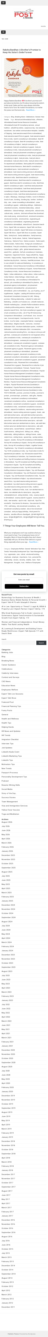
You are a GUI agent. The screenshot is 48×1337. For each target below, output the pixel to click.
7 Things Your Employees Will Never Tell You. (24, 526)
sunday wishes (38, 437)
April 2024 (6, 938)
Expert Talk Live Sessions (12, 694)
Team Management (36, 551)
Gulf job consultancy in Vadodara (31, 252)
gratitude (16, 252)
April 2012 (6, 1290)
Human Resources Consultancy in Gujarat (18, 269)
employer (15, 557)
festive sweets (9, 244)
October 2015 (7, 1249)
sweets (13, 440)
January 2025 (7, 901)
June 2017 (6, 1195)
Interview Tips (8, 744)
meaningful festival (27, 321)
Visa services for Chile (37, 503)
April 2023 (6, 988)
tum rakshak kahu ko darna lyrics (20, 492)
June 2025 (6, 880)
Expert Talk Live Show (34, 227)
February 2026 (8, 847)
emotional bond (22, 216)
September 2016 (8, 1232)
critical (23, 554)
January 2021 (7, 1046)
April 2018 (6, 1158)
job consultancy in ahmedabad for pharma (24, 282)
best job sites (23, 158)
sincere (15, 560)
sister (39, 434)
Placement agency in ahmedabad (32, 346)
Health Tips (6, 723)
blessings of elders (24, 197)
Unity (31, 495)
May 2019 (6, 1121)
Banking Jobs (7, 652)
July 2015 (6, 1253)
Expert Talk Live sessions (17, 227)
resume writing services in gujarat (24, 412)
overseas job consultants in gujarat (25, 343)
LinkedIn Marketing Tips (12, 756)
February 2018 (8, 1166)
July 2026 (6, 826)
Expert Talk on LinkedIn (12, 230)
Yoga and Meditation (10, 814)
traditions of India (18, 489)
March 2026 (7, 843)
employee (7, 557)
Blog (12, 117)
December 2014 (8, 1266)
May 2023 (6, 984)
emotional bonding (32, 554)
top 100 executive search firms (32, 454)
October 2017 (7, 1183)
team (34, 560)
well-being (12, 506)
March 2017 (7, 1208)
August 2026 (7, 822)
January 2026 (7, 851)
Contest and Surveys (10, 677)
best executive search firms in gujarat (16, 136)
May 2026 (6, 835)
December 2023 (8, 955)
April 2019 (6, 1125)
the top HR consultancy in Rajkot (19, 445)
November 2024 (8, 909)
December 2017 (8, 1174)
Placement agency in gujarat (13, 349)
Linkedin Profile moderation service (32, 304)
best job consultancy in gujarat (23, 147)
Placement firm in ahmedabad (28, 362)
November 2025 (8, 859)
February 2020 (8, 1087)
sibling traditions (18, 434)
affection (39, 119)
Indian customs (39, 274)
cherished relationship (26, 208)
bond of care (8, 199)
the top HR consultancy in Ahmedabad (30, 440)
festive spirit (40, 241)
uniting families (23, 495)
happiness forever (19, 255)
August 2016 (7, 1237)
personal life (36, 557)
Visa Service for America (20, 503)
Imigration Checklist (10, 739)
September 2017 (8, 1187)
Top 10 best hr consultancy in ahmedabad (29, 448)
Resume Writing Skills (11, 785)
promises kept (15, 396)
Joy (29, 291)
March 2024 (7, 942)
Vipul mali (31, 500)
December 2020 (8, 1050)
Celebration (38, 205)
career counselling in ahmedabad (23, 202)
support (7, 440)
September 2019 (8, 1108)
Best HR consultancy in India (29, 141)
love (34, 315)
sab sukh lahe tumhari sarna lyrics (24, 420)
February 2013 (8, 1282)
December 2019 (8, 1096)
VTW (5, 506)
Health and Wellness (10, 719)
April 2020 (6, 1083)
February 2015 (8, 1261)
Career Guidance (9, 665)
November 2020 (8, 1054)
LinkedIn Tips (7, 760)
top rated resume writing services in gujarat (27, 484)
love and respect (13, 318)
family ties (7, 238)
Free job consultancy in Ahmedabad (25, 246)
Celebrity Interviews (10, 673)
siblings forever (31, 434)
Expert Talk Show (10, 233)
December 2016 (8, 1220)
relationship (8, 560)
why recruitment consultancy (26, 506)
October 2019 (7, 1104)
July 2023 (6, 975)
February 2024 (8, 946)
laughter (17, 293)
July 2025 (6, 876)
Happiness (8, 255)
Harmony (24, 260)
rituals (39, 412)
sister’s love (8, 437)
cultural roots (39, 210)
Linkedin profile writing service (14, 307)
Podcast (26, 368)
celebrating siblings (26, 205)
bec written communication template (25, 130)
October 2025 (7, 864)
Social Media (7, 789)
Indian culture (28, 274)
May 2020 (6, 1079)
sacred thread (30, 429)
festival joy (8, 241)
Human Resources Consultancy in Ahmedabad (29, 266)
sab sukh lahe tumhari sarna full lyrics (16, 418)
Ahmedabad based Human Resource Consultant (20, 122)
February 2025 (8, 897)
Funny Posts (7, 710)
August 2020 (7, 1067)
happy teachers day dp (30, 257)
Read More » (30, 110)
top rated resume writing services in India (18, 487)
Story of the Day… (9, 793)
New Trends (7, 768)
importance (23, 557)
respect (6, 409)
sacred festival (19, 429)
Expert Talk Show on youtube (26, 233)
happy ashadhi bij (32, 255)
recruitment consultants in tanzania (30, 407)
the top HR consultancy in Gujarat (15, 442)
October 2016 (7, 1228)
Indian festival (9, 277)
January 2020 (7, 1092)
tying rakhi (35, 492)
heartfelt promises (34, 260)
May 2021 (6, 1029)
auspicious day (29, 128)
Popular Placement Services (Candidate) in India (26, 390)
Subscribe (24, 586)
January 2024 (7, 951)
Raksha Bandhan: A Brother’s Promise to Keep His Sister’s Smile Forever (22, 51)
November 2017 (8, 1179)
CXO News (6, 681)
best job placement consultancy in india (17, 155)
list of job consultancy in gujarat (31, 310)
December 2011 (8, 1307)
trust (26, 489)
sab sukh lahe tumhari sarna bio (31, 415)
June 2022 (6, 1009)
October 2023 (7, 963)
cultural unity (8, 213)
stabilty (28, 560)
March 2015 (7, 1257)
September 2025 (8, 868)
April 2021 (6, 1033)
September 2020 (8, 1062)
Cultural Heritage (18, 210)
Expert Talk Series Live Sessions (31, 230)
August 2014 (7, 1278)
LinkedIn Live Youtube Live (21, 302)
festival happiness (34, 238)
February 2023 (8, 996)
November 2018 (8, 1145)
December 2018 (8, 1141)
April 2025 (6, 888)
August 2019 (7, 1112)
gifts (21, 249)
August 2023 (7, 971)
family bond (13, 235)
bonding (17, 199)
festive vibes (19, 244)
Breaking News (20, 117)
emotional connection (36, 216)
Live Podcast (27, 315)
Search (4, 639)
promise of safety (29, 393)
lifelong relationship (17, 299)
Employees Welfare (17, 549)
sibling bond (19, 431)
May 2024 (6, 934)
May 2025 (6, 884)
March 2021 (7, 1038)
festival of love (18, 241)
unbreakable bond (10, 495)
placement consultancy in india (30, 354)
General (37, 117)
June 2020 (6, 1075)
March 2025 (7, 893)
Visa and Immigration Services (15, 806)
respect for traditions (18, 409)
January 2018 (7, 1170)
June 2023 (6, 980)
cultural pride (29, 210)
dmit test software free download (32, 213)
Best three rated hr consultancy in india (23, 183)
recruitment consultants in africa (15, 401)
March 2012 (7, 1295)
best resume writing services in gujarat (17, 175)
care (9, 202)
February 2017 (8, 1212)
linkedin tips (30, 307)
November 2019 (8, 1100)
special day (27, 437)
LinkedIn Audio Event (10, 752)
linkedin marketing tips (12, 304)
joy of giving (35, 291)
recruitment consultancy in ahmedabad (24, 398)
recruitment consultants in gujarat (24, 404)
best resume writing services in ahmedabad (28, 172)
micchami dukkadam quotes (25, 326)
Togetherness (9, 448)
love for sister (14, 321)
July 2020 (6, 1071)
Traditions (7, 489)
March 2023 (7, 992)
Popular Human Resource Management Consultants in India (24, 376)
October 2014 (7, 1270)
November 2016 (8, 1224)
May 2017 (6, 1199)
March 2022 (7, 1021)
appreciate (11, 554)
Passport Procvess (10, 773)
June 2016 (6, 1245)
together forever (36, 445)
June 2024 (6, 930)
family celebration (24, 235)
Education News (8, 686)
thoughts (17, 562)
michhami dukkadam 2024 (21, 329)
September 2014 (8, 1274)
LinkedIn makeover (37, 302)
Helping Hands (8, 727)
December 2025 (8, 855)
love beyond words (27, 318)
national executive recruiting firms (15, 332)
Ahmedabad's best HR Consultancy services (19, 125)
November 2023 (8, 959)
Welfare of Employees (33, 562)
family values (16, 238)
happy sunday (16, 257)
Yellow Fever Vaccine (11, 810)
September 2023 (8, 967)
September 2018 (8, 1154)
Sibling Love (29, 431)
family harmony (36, 235)
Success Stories (9, 797)
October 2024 (7, 913)
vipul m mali (22, 500)
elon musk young (10, 216)
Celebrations (30, 117)
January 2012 (7, 1303)
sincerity (22, 560)
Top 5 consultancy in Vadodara (14, 456)
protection (24, 396)
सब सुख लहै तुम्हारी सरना (15, 517)
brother (33, 199)
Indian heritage (20, 277)
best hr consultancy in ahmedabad (25, 139)
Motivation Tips (36, 549)
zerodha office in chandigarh (20, 514)
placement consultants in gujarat (26, 360)
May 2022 (6, 1013)
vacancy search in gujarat (23, 498)
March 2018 (7, 1162)
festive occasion (29, 241)
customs (17, 213)
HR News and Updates (11, 731)
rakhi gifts (32, 396)
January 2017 (7, 1216)
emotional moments (11, 219)
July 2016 (6, 1241)
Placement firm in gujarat (12, 365)
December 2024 (8, 905)
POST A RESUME (9, 393)
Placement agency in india (33, 349)
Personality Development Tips (19, 551)
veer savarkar (13, 500)
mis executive (35, 329)
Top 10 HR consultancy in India (14, 451)
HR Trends (6, 735)
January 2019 (7, 1137)
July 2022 (6, 1004)
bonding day (25, 199)
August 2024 (7, 922)
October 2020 (7, 1058)
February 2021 (8, 1042)
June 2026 (6, 830)
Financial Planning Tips (11, 706)
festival (24, 238)
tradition (36, 487)
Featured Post (8, 702)
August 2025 (7, 872)
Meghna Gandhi (19, 324)
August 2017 (7, 1191)
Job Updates (7, 748)
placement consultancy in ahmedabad (17, 351)
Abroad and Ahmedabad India (25, 119)
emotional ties (24, 219)
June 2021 (6, 1025)
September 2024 (8, 917)
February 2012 (8, 1299)
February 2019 (8, 1133)
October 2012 (7, 1286)
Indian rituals (30, 277)
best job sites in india (20, 161)
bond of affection (39, 197)
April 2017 (6, 1203)
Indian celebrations (16, 274)
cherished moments (11, 208)
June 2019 (6, 1116)
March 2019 (7, 1129)
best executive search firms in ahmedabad (27, 133)
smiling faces (17, 437)
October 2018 (7, 1150)
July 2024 (6, 926)
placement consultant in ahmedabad (16, 357)
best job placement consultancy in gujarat (27, 152)
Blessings (14, 197)
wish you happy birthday (20, 511)
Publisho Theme (13, 1334)
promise (19, 393)
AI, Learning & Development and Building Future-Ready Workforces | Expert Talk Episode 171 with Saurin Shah (22, 631)
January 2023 (7, 1000)
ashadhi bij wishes (17, 128)
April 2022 (6, 1017)
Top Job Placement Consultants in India (25, 476)
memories (29, 324)
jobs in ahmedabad (19, 291)
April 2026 (6, 839)
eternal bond (27, 224)
